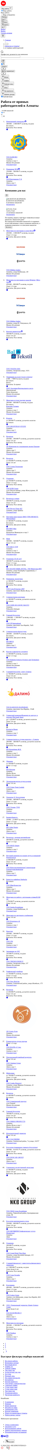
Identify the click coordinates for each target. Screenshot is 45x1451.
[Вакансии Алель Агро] (24, 1014)
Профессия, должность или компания (14, 54)
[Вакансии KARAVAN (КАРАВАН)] (24, 693)
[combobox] (10, 56)
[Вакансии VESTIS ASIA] (24, 354)
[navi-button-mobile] (3, 36)
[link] (4, 22)
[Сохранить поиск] (3, 61)
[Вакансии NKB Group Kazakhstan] (24, 1193)
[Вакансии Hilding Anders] (24, 254)
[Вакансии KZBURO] (24, 143)
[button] (3, 29)
